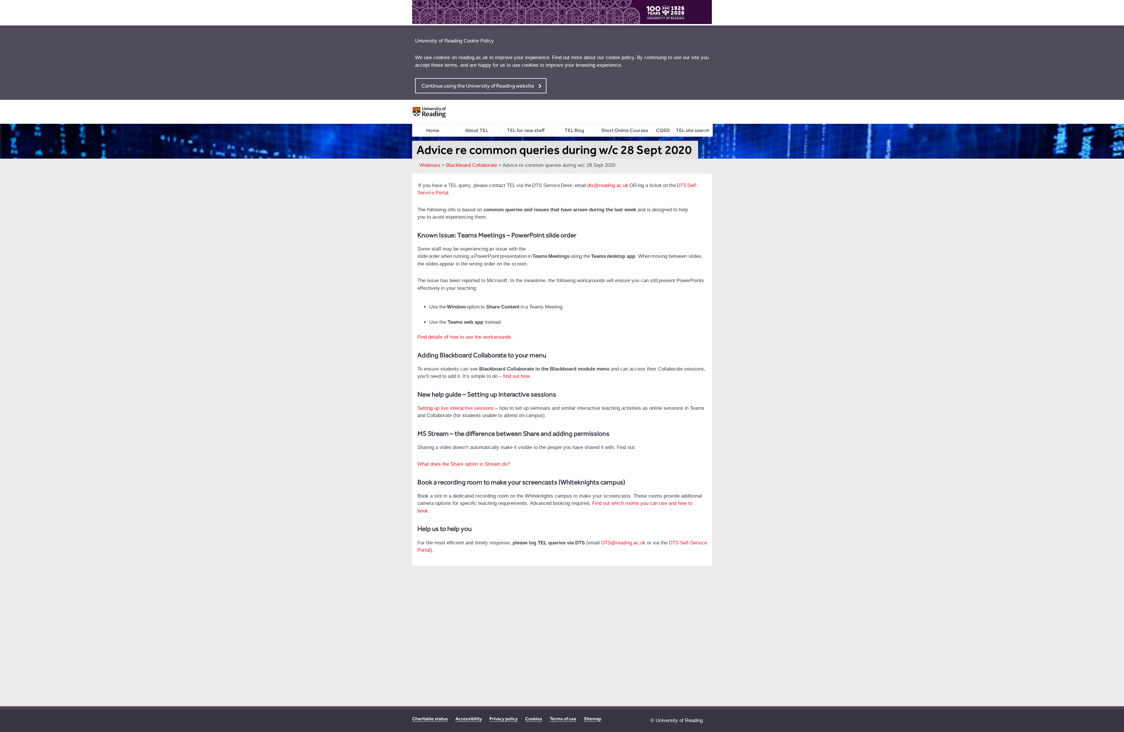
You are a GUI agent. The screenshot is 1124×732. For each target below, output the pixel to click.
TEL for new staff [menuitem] (525, 130)
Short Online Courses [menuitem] (624, 130)
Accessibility (468, 718)
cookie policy (620, 57)
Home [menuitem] (432, 130)
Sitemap (592, 718)
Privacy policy (503, 718)
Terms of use (563, 718)
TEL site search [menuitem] (692, 130)
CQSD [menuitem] (663, 130)
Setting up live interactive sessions (455, 408)
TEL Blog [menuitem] (574, 130)
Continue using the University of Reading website (478, 86)
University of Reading (679, 720)
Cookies (533, 718)
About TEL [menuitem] (476, 130)
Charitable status (430, 718)
